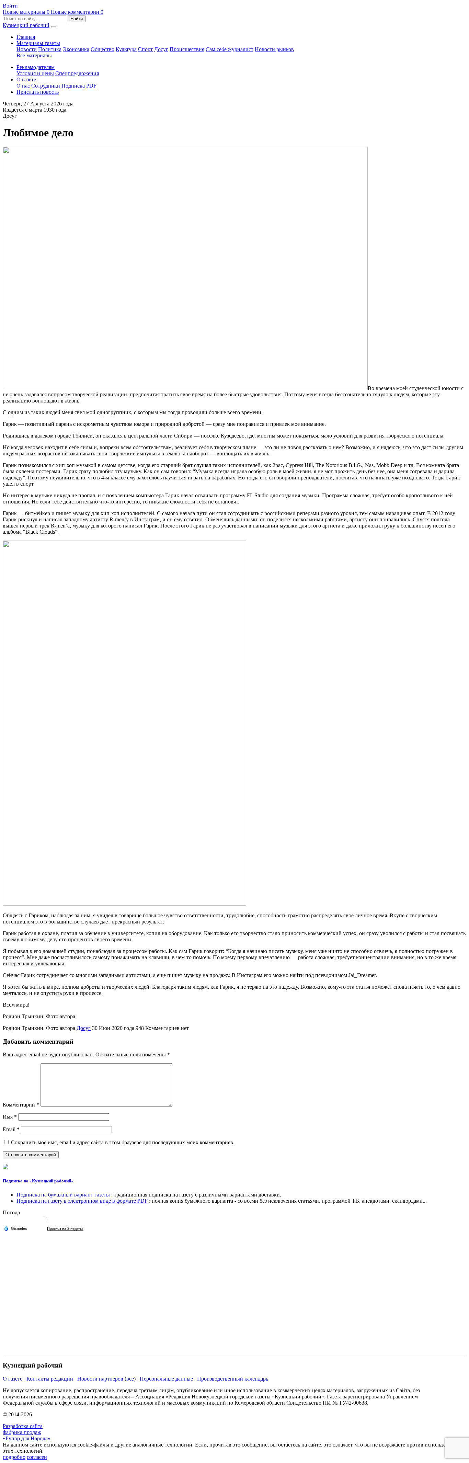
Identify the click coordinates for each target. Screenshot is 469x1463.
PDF (91, 86)
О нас (23, 86)
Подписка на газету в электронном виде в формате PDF (82, 1201)
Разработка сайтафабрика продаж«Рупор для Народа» (26, 1432)
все (130, 1379)
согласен (37, 1457)
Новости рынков (274, 49)
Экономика (76, 49)
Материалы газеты (38, 43)
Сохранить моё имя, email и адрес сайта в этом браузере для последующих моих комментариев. (123, 1142)
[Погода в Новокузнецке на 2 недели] (65, 1228)
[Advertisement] (209, 1304)
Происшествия (187, 49)
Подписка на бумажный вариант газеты (63, 1195)
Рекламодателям (35, 67)
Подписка (73, 86)
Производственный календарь (232, 1379)
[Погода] (15, 1228)
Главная (25, 37)
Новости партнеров (100, 1379)
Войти (10, 6)
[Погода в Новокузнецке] (44, 1222)
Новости (26, 49)
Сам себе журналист (229, 49)
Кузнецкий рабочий (26, 25)
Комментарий (21, 1105)
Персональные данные (166, 1379)
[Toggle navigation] (53, 27)
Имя (10, 1117)
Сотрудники (45, 86)
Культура (126, 49)
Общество (102, 49)
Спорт (145, 49)
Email (11, 1129)
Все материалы (34, 55)
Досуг (161, 49)
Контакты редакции (49, 1379)
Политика (49, 49)
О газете (26, 79)
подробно (14, 1457)
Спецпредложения (77, 73)
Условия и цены (35, 73)
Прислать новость (37, 92)
